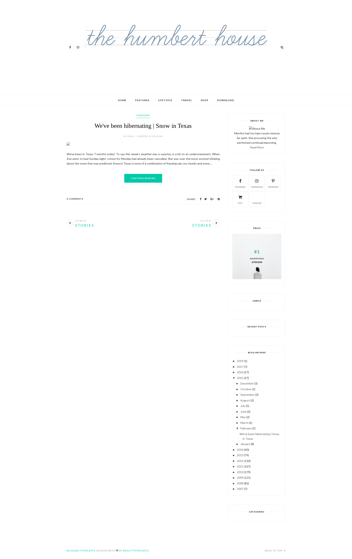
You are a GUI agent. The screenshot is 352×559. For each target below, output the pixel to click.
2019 (240, 361)
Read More (257, 147)
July (242, 406)
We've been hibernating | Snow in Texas (143, 125)
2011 (240, 466)
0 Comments (75, 199)
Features (142, 100)
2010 (240, 472)
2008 (240, 483)
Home (122, 100)
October (245, 389)
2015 (240, 378)
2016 (240, 372)
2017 (240, 366)
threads (256, 203)
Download (225, 100)
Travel (186, 100)
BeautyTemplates (136, 550)
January (245, 444)
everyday (143, 115)
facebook (240, 187)
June (243, 411)
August (245, 400)
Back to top (274, 550)
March (244, 422)
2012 (240, 461)
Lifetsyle (165, 100)
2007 (240, 489)
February (246, 428)
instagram (257, 187)
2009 (240, 477)
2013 (240, 455)
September (247, 394)
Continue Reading (143, 178)
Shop (204, 100)
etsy (240, 203)
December (247, 383)
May (243, 417)
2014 (240, 449)
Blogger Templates (81, 550)
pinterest (273, 187)
